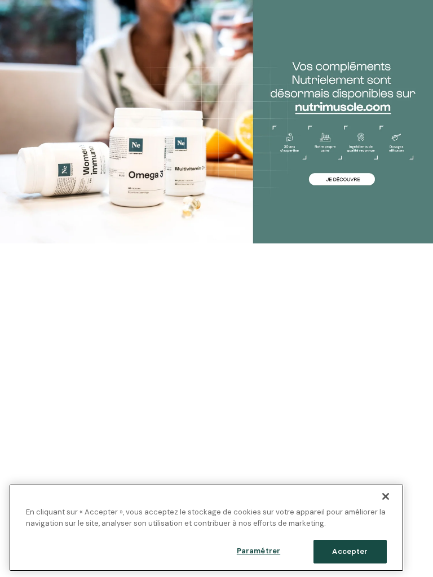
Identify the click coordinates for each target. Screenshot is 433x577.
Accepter (350, 551)
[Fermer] (385, 496)
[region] (206, 527)
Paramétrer (258, 551)
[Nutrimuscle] (216, 121)
